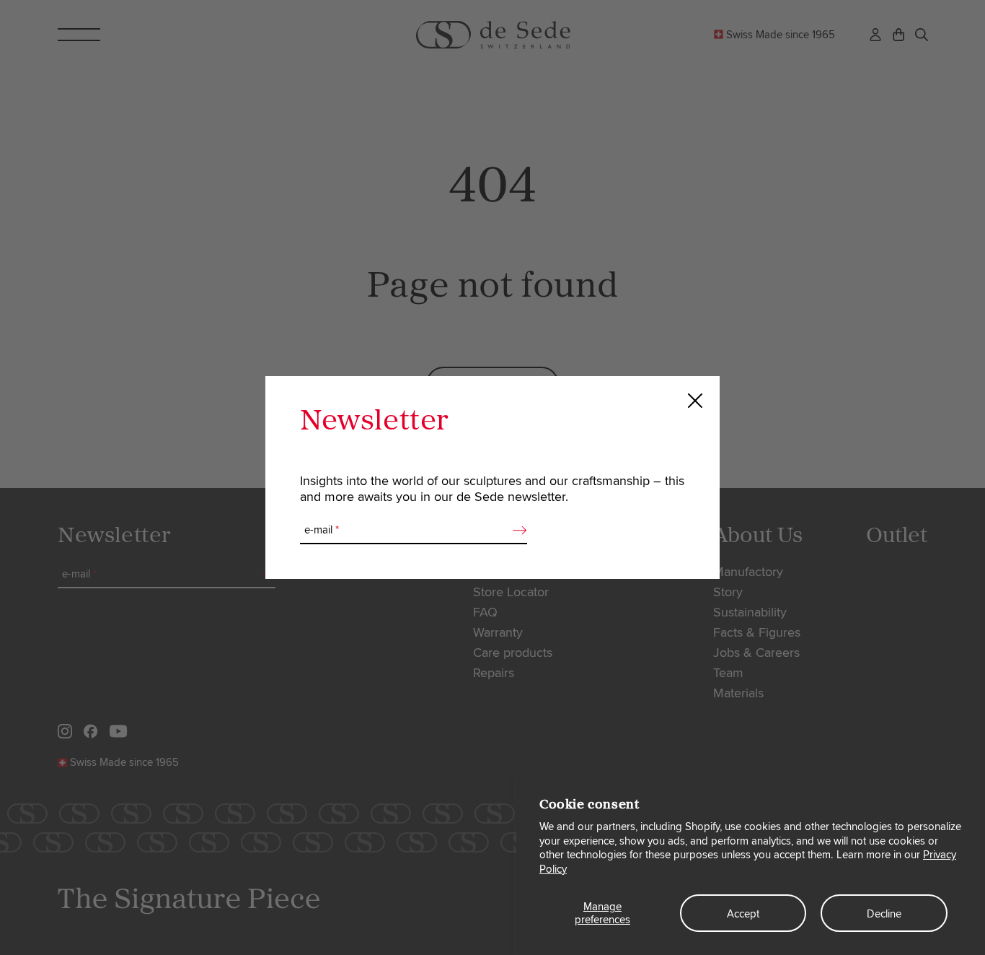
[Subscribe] (515, 530)
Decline (884, 913)
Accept (743, 913)
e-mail (321, 529)
